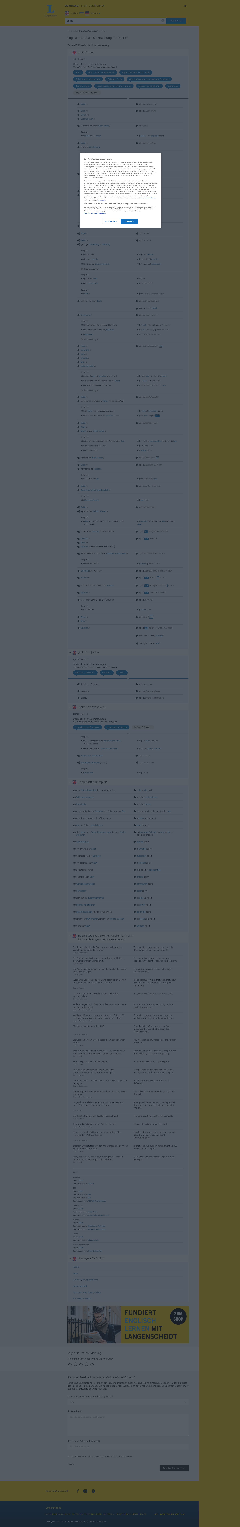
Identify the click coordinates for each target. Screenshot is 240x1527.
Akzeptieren (129, 221)
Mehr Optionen (111, 221)
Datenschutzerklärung (148, 198)
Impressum (102, 200)
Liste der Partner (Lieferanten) (95, 213)
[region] (121, 190)
